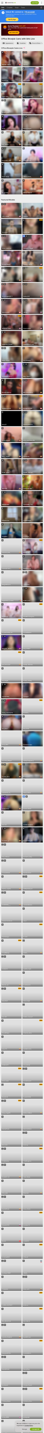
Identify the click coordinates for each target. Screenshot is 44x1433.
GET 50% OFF (13, 32)
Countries (23, 43)
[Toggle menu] (2, 2)
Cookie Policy (28, 1425)
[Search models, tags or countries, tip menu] (41, 7)
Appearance (9, 43)
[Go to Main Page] (13, 3)
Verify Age (12, 19)
